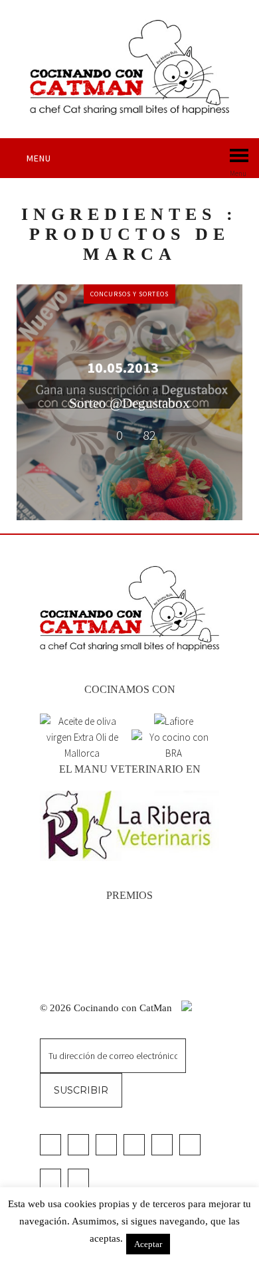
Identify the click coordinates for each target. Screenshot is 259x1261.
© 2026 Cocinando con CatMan (107, 1008)
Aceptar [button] (148, 1244)
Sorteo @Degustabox (129, 403)
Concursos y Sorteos (129, 294)
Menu (39, 158)
